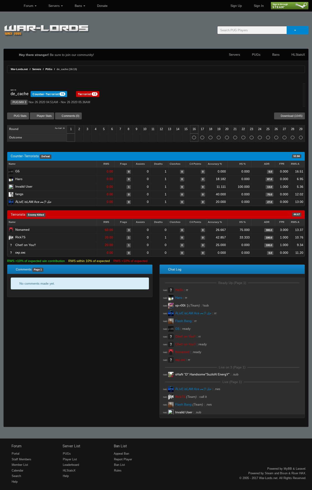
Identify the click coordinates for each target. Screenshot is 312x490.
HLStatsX (298, 54)
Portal (15, 453)
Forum (28, 6)
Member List (19, 464)
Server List (71, 446)
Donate (102, 6)
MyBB (288, 468)
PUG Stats (19, 116)
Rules (117, 470)
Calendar (17, 470)
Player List (69, 459)
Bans (78, 6)
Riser (294, 473)
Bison (284, 473)
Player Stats (44, 116)
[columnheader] (105, 164)
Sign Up (236, 6)
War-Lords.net (19, 69)
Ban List (120, 446)
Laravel (300, 468)
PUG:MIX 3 (19, 102)
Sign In (258, 6)
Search (16, 476)
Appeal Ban (121, 453)
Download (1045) (291, 116)
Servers (54, 6)
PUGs (255, 54)
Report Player (122, 459)
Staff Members (21, 459)
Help (14, 481)
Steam (269, 473)
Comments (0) (70, 116)
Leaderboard (70, 464)
